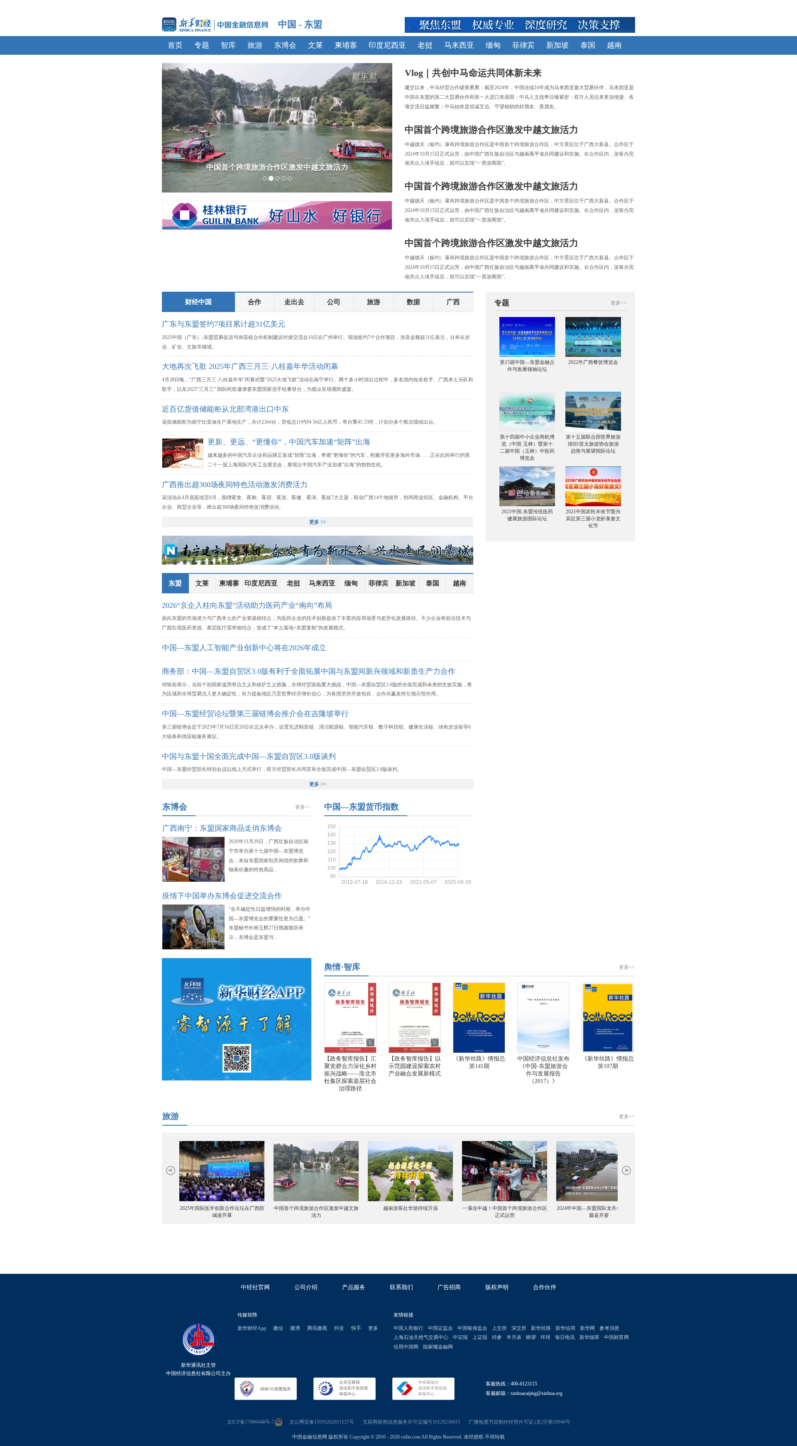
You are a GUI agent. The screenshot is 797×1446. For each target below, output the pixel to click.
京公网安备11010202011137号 (321, 1422)
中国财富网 (616, 1337)
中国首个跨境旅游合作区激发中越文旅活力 (316, 1211)
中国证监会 (440, 1328)
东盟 (175, 583)
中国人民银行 (408, 1328)
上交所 (499, 1328)
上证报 (479, 1337)
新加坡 (557, 45)
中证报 (460, 1337)
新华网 (587, 1328)
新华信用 (565, 1328)
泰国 (587, 45)
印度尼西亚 (387, 45)
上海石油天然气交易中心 (421, 1337)
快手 (356, 1328)
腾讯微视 (317, 1328)
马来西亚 (459, 45)
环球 (545, 1337)
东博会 (285, 45)
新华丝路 (541, 1328)
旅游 (254, 45)
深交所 (518, 1328)
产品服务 (353, 1287)
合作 (254, 301)
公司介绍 (306, 1287)
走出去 (294, 301)
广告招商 (449, 1287)
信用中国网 (406, 1347)
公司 (333, 301)
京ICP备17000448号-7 (250, 1422)
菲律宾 (523, 45)
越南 (614, 45)
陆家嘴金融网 (438, 1347)
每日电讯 (565, 1337)
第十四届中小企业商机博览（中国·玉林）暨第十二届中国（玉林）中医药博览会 (527, 447)
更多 (373, 1328)
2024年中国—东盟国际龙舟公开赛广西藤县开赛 (599, 1211)
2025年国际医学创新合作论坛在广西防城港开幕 (222, 1211)
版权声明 (497, 1287)
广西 (453, 301)
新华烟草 (589, 1337)
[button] (176, 128)
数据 (413, 301)
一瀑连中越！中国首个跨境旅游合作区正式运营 (504, 1211)
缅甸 (493, 45)
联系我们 (401, 1287)
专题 (201, 45)
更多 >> (317, 522)
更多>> (303, 807)
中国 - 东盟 (300, 24)
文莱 (315, 45)
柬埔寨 (346, 45)
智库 (228, 45)
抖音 (339, 1328)
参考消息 (609, 1328)
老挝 (425, 45)
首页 (175, 45)
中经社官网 (255, 1287)
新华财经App (251, 1328)
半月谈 (513, 1337)
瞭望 (531, 1337)
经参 (497, 1337)
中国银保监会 (472, 1328)
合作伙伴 (544, 1287)
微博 (295, 1328)
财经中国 (198, 301)
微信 (278, 1328)
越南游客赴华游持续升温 (410, 1208)
